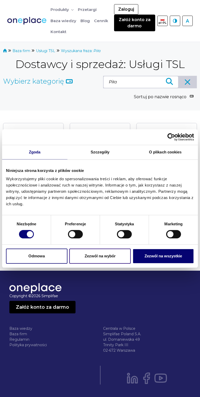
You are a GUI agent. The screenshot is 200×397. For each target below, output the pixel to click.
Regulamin (19, 339)
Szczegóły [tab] (100, 152)
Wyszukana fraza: (81, 50)
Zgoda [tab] (35, 152)
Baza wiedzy (20, 328)
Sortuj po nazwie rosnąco (160, 96)
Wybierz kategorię (34, 81)
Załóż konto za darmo (135, 22)
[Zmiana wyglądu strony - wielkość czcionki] (187, 21)
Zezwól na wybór (100, 256)
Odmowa (36, 256)
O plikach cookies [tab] (165, 152)
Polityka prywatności (28, 345)
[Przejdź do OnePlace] (27, 20)
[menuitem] (62, 9)
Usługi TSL (46, 50)
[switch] (75, 234)
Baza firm (21, 50)
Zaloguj (126, 9)
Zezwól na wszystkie (163, 256)
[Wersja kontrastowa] (175, 21)
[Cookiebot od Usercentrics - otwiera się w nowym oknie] (171, 137)
